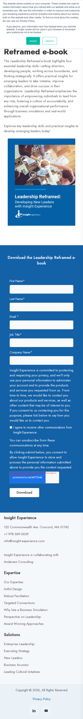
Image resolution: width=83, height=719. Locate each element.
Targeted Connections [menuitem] (19, 603)
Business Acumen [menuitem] (16, 664)
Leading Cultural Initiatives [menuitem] (22, 671)
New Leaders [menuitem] (13, 658)
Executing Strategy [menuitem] (16, 651)
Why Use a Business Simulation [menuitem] (25, 609)
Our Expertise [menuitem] (13, 582)
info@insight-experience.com (24, 541)
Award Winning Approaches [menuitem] (24, 623)
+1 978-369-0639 (16, 534)
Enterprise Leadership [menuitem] (19, 644)
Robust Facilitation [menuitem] (16, 596)
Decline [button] (50, 40)
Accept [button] (33, 40)
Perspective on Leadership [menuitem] (22, 616)
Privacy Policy (42, 699)
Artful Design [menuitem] (13, 589)
